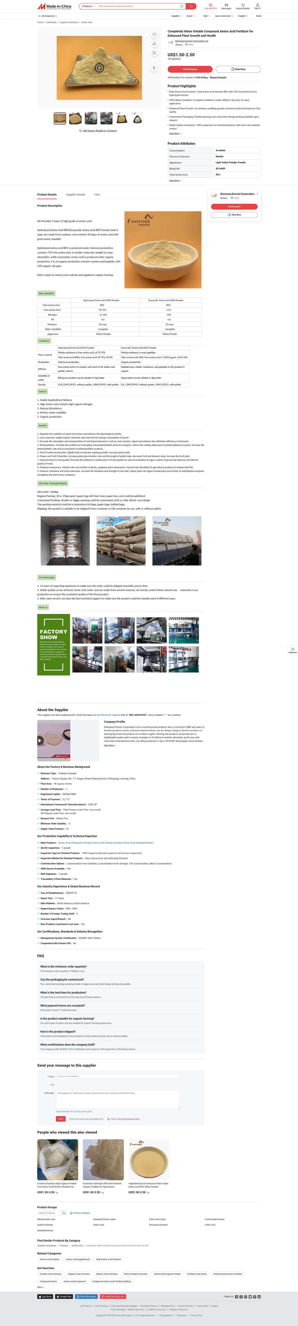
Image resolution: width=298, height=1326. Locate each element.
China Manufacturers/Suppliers (124, 1306)
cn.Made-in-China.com (178, 1309)
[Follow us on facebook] (236, 1296)
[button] (181, 6)
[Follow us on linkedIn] (259, 1296)
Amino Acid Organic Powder (167, 1273)
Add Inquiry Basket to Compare (100, 130)
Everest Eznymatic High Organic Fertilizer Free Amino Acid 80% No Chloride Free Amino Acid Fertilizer (57, 1186)
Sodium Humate (113, 842)
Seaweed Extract (144, 842)
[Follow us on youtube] (250, 1296)
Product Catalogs (81, 1212)
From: (51, 1076)
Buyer (189, 15)
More (40, 1287)
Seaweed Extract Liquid (104, 1219)
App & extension (223, 15)
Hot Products (86, 1306)
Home (40, 22)
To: (53, 1084)
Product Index (202, 1306)
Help (205, 15)
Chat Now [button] (240, 69)
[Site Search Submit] (191, 6)
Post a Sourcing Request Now (123, 1118)
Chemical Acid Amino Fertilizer (227, 1273)
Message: (49, 1092)
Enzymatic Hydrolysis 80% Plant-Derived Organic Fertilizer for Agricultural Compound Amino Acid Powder (102, 1186)
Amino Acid (86, 22)
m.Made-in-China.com (156, 1309)
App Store (45, 1296)
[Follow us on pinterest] (254, 1296)
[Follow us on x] (241, 1296)
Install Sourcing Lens (115, 1296)
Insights (214, 1306)
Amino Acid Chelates (49, 1259)
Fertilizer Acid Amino (197, 1273)
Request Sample (218, 77)
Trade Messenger (86, 1296)
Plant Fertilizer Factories (135, 1273)
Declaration (181, 1315)
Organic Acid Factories (79, 1273)
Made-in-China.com (136, 1309)
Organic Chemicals (69, 22)
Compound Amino (48, 1281)
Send (60, 1118)
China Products (101, 1306)
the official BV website (108, 714)
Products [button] (87, 6)
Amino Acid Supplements (78, 1259)
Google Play (64, 1296)
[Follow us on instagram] (245, 1296)
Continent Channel (185, 1306)
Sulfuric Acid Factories (106, 1273)
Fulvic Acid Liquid (157, 1219)
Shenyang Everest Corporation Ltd (191, 41)
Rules (258, 15)
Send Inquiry (190, 69)
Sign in (257, 8)
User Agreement (166, 1315)
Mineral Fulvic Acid (46, 1219)
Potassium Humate (81, 842)
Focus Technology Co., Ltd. (127, 1315)
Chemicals (51, 22)
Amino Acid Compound (75, 1281)
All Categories (48, 15)
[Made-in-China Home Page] (54, 6)
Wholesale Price (167, 1306)
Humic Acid (64, 842)
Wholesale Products (149, 1306)
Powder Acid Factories (50, 1273)
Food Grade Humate (214, 1219)
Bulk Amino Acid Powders (108, 1259)
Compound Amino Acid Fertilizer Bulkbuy (111, 1281)
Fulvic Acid (98, 842)
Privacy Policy (196, 1315)
